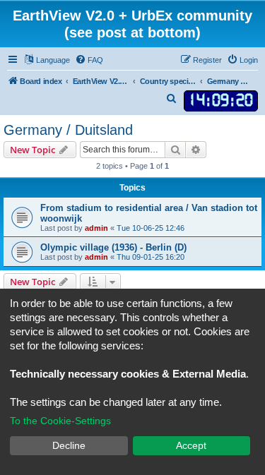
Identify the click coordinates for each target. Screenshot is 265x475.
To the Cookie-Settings (60, 420)
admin (96, 228)
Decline (69, 445)
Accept (191, 445)
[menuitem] (89, 60)
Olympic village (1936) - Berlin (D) (113, 247)
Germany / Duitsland (68, 130)
